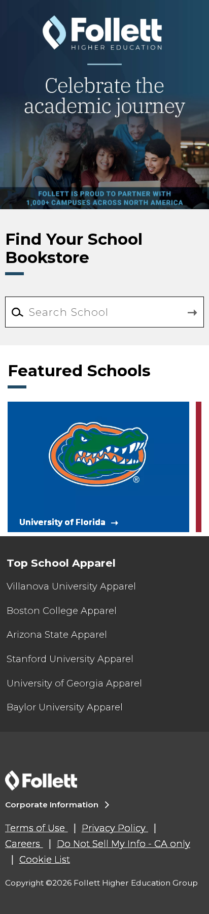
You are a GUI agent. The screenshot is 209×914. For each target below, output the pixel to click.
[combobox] (104, 312)
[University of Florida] (98, 466)
